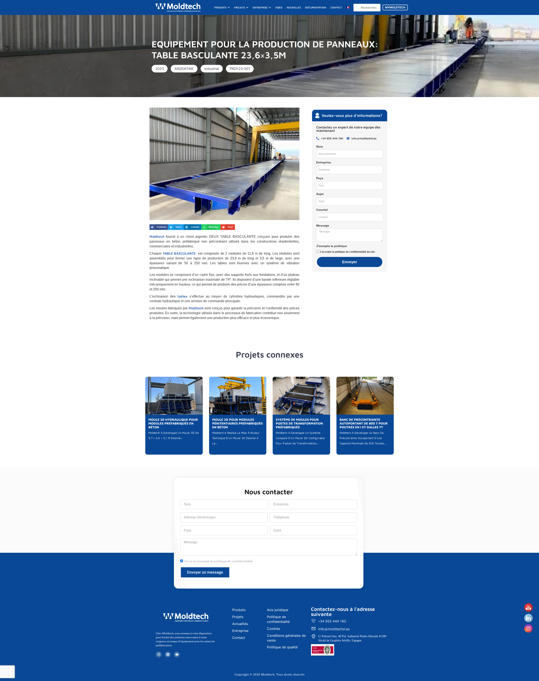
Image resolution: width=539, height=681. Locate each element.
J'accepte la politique (331, 246)
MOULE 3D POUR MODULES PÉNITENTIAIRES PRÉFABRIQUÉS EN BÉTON (237, 423)
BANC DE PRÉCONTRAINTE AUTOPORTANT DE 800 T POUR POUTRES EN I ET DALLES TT (364, 423)
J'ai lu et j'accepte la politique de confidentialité (218, 561)
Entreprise (323, 162)
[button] (160, 68)
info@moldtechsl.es (334, 629)
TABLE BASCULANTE (179, 253)
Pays (319, 178)
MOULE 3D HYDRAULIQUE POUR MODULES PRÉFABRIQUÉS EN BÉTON (173, 423)
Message (322, 225)
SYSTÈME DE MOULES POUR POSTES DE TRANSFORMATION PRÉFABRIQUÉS (299, 423)
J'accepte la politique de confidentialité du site (347, 251)
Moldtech (156, 236)
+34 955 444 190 (332, 621)
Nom (319, 146)
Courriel (322, 209)
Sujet (320, 194)
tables (181, 296)
